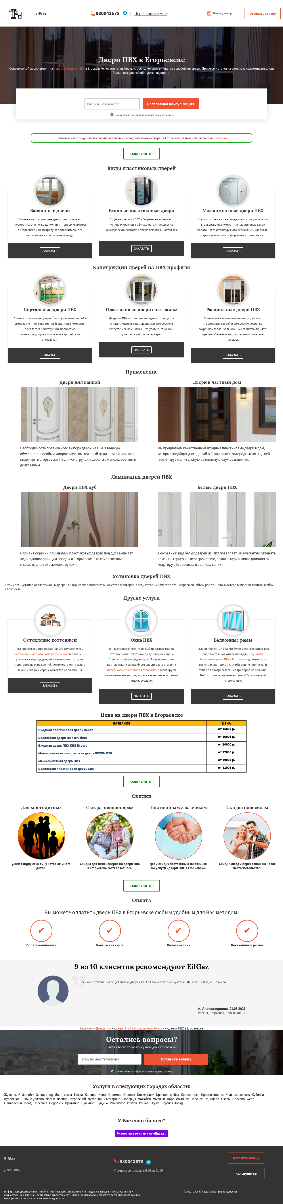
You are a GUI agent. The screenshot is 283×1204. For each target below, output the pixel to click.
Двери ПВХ (103, 1028)
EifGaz (9, 1158)
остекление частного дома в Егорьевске (41, 654)
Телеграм (220, 138)
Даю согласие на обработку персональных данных (144, 115)
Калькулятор (222, 13)
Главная (86, 1028)
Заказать (49, 251)
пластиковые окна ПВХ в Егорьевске (131, 670)
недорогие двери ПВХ (69, 68)
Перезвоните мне (150, 13)
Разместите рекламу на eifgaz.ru (141, 1133)
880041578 (108, 13)
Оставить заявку (262, 13)
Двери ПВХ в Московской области (139, 1028)
